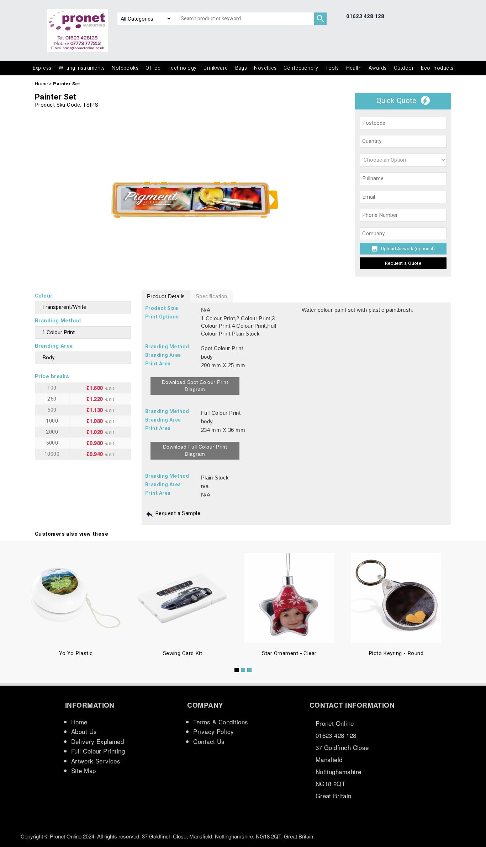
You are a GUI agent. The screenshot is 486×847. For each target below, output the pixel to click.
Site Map (83, 770)
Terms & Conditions (220, 721)
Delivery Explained (97, 741)
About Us (84, 731)
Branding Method (58, 321)
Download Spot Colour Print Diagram (195, 385)
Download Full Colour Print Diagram (195, 450)
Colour (44, 296)
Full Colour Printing (98, 750)
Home (41, 83)
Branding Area (54, 346)
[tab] (166, 296)
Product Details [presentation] (166, 296)
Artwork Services (95, 760)
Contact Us (209, 741)
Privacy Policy (213, 731)
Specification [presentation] (211, 296)
